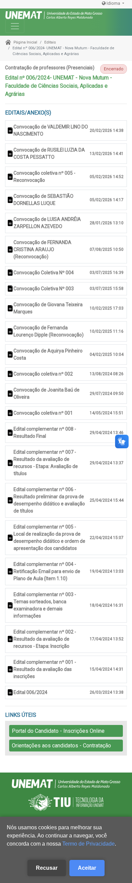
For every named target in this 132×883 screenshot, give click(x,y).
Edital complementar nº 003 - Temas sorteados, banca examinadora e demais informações (45, 605)
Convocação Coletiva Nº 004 (44, 272)
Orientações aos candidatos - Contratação (61, 745)
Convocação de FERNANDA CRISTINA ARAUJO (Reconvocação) (42, 249)
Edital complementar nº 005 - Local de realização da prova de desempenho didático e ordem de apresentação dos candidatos (49, 537)
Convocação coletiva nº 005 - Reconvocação (44, 176)
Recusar (47, 868)
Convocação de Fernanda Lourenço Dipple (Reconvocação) (49, 331)
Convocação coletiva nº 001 (43, 413)
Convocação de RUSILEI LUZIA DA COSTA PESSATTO (49, 153)
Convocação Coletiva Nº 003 (44, 288)
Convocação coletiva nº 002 (43, 374)
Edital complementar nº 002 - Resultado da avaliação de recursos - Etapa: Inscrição (45, 639)
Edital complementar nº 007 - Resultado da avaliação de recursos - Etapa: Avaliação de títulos (46, 462)
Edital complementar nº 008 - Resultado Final (45, 432)
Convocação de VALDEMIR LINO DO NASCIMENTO (51, 130)
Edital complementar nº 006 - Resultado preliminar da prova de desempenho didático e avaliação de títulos (49, 500)
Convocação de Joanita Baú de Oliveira (47, 393)
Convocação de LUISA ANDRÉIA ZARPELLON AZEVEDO (47, 223)
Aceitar (87, 868)
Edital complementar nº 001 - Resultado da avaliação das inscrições (45, 669)
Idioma (113, 3)
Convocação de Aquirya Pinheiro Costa (48, 354)
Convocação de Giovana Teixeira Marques (48, 308)
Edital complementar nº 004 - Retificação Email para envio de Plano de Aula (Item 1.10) (47, 571)
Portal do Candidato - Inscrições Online (58, 731)
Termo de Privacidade (88, 844)
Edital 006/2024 (30, 692)
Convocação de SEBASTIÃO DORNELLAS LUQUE (43, 199)
